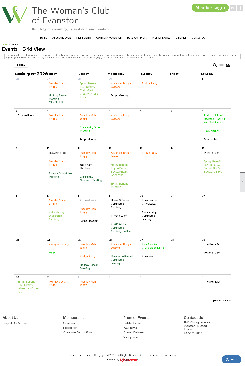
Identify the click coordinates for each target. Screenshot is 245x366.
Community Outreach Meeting (91, 178)
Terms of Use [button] (151, 355)
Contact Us (198, 37)
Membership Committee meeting (149, 215)
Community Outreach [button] (109, 37)
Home (43, 37)
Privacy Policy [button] (169, 355)
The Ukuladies (212, 244)
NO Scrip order (58, 152)
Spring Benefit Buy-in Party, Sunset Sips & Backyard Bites (213, 166)
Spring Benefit (131, 337)
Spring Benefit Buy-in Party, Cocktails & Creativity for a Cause (89, 90)
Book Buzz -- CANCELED (149, 201)
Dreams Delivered (134, 332)
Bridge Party (149, 83)
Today (21, 64)
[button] (228, 65)
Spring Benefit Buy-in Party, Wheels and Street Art (29, 286)
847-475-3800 (193, 333)
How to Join (70, 327)
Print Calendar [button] (223, 300)
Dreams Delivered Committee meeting (122, 260)
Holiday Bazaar (132, 323)
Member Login (210, 7)
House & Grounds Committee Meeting (121, 203)
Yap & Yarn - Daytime (87, 166)
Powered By (113, 359)
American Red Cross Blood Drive (153, 246)
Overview (69, 323)
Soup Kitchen (212, 130)
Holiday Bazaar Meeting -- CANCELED (58, 99)
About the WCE (61, 37)
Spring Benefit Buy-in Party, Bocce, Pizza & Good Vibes (119, 169)
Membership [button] (83, 37)
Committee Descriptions (77, 332)
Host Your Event (137, 37)
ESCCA (52, 253)
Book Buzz (148, 256)
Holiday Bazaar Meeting (89, 266)
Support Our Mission (15, 323)
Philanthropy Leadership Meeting (56, 215)
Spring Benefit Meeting (119, 185)
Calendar (181, 37)
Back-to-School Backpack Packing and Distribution (214, 119)
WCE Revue (130, 327)
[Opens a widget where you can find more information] (231, 359)
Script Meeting (120, 95)
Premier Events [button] (161, 37)
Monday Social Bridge (59, 244)
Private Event (26, 115)
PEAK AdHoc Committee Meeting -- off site (122, 228)
